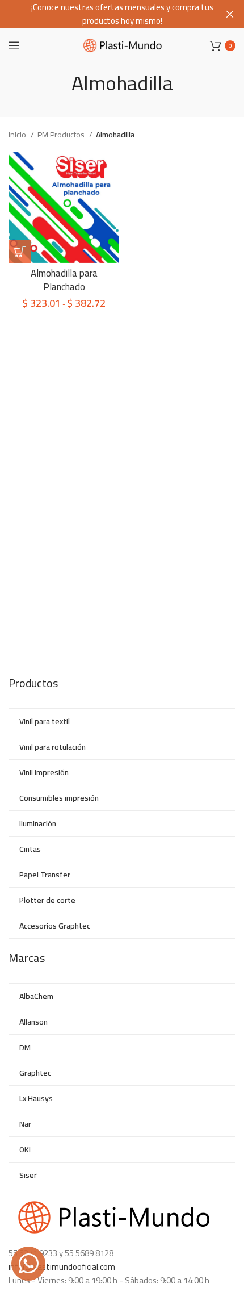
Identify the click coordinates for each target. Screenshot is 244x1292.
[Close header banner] (230, 14)
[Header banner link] (105, 14)
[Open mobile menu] (14, 45)
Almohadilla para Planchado (64, 280)
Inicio (18, 134)
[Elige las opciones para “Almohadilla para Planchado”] (20, 251)
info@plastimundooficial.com (62, 1266)
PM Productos (61, 134)
